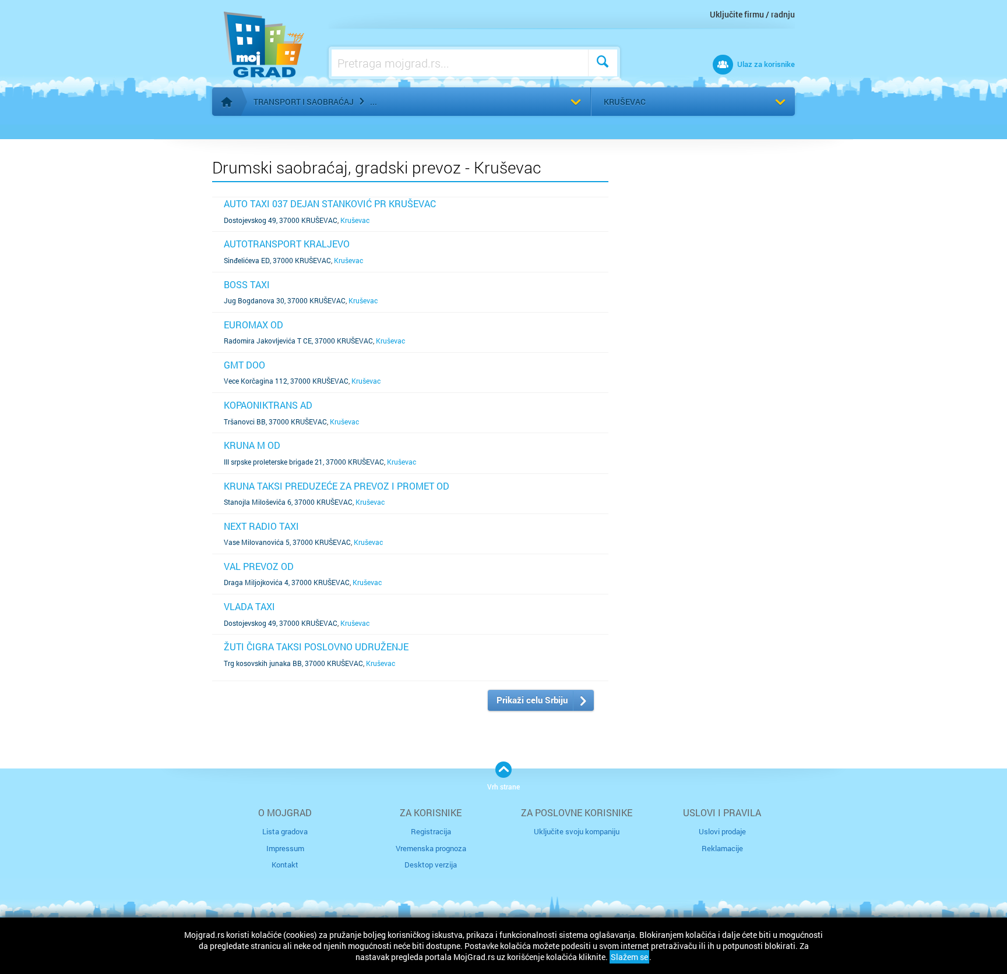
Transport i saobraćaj (303, 101)
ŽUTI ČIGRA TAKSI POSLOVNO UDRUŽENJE (316, 646)
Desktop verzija (430, 864)
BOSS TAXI (247, 284)
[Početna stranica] (226, 101)
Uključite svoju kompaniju (576, 831)
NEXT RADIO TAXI (261, 526)
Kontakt (285, 864)
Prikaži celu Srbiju (532, 700)
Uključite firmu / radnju (752, 14)
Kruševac (625, 101)
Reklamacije (722, 848)
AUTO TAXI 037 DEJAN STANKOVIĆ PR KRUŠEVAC (330, 203)
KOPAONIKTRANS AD (268, 405)
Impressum (285, 848)
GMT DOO (244, 365)
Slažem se (629, 956)
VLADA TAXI (249, 606)
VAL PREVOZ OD (259, 566)
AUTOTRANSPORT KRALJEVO (287, 244)
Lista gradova (285, 831)
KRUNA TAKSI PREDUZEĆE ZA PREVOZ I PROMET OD (336, 486)
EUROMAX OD (253, 324)
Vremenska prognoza (431, 848)
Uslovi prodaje (722, 831)
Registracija (431, 831)
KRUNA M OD (252, 445)
